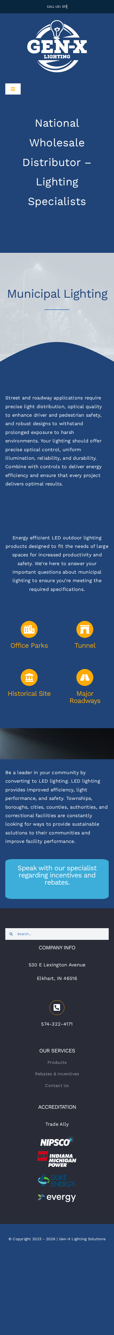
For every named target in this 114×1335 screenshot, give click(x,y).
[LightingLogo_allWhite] (57, 19)
